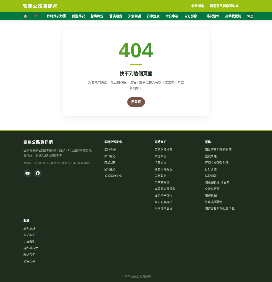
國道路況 (78, 16)
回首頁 (136, 102)
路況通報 (213, 16)
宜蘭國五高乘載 (164, 188)
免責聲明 (29, 241)
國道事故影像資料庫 (218, 149)
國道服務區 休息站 (217, 182)
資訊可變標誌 (163, 202)
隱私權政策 (30, 248)
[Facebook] (38, 173)
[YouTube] (27, 173)
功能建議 (29, 261)
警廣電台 (115, 16)
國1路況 (109, 156)
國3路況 (109, 162)
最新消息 (29, 228)
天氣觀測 (134, 16)
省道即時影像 (113, 176)
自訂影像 (190, 16)
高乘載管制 (233, 16)
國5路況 (109, 169)
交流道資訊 (212, 188)
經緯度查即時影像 (217, 162)
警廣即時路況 (163, 169)
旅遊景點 (211, 195)
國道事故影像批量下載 (220, 208)
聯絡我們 (29, 254)
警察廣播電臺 (214, 202)
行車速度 (153, 16)
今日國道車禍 (163, 208)
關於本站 (29, 235)
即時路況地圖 (56, 16)
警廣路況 (97, 16)
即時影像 (110, 149)
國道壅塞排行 (163, 195)
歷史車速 (211, 156)
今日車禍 (172, 16)
